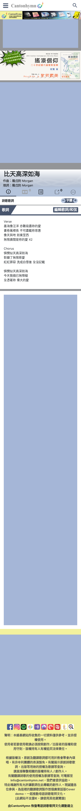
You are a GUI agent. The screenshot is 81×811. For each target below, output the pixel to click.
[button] (28, 76)
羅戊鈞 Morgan (22, 181)
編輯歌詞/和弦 (65, 209)
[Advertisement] (40, 33)
